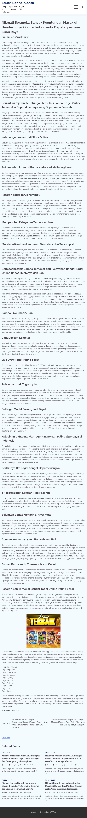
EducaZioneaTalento (18, 3)
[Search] (82, 7)
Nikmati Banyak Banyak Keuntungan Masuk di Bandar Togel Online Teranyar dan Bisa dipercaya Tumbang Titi (20, 786)
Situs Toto (6, 738)
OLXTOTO (51, 812)
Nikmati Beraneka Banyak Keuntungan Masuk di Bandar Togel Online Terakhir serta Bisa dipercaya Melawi (63, 758)
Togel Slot (14, 710)
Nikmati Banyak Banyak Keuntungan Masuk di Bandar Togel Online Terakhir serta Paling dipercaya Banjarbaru (63, 786)
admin (26, 37)
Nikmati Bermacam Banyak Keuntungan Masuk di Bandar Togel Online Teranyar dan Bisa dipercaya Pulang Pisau (21, 758)
